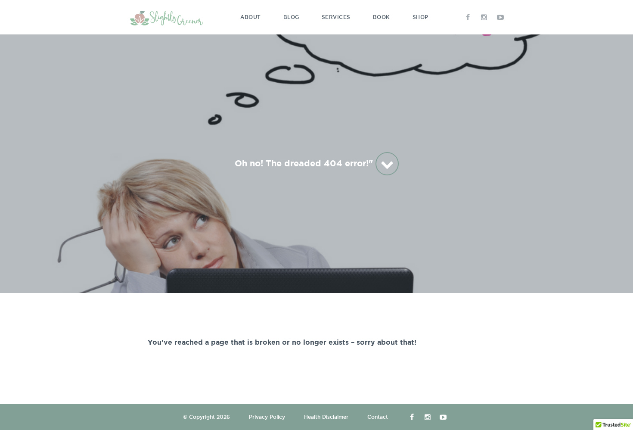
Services (336, 17)
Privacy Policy (267, 417)
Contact (377, 417)
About (250, 17)
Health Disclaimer (326, 417)
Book (381, 17)
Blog (291, 17)
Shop (420, 17)
